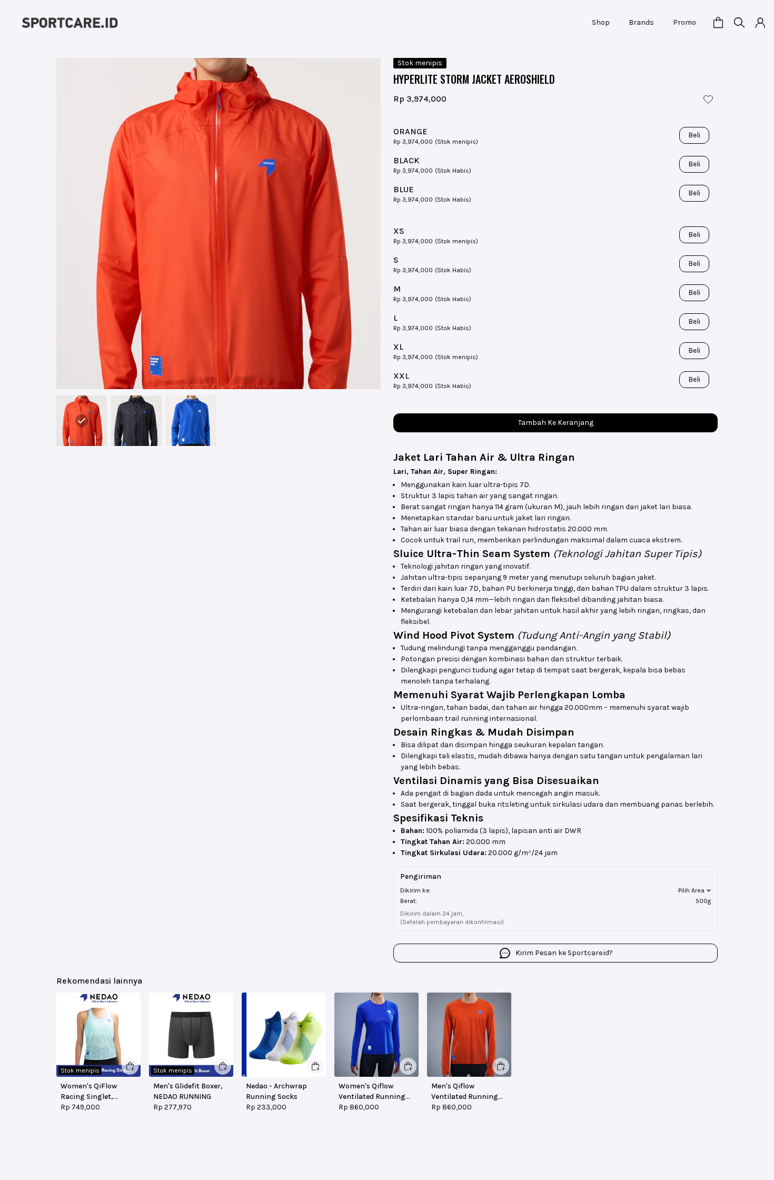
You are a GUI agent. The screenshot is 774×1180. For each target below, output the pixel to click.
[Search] (739, 22)
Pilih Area (691, 890)
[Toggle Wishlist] (708, 99)
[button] (718, 22)
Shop (603, 22)
